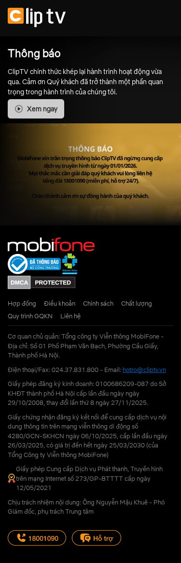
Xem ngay (42, 108)
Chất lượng (136, 303)
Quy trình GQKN (30, 316)
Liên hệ (70, 316)
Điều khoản (59, 303)
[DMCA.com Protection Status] (41, 287)
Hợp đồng (22, 303)
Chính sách (98, 303)
